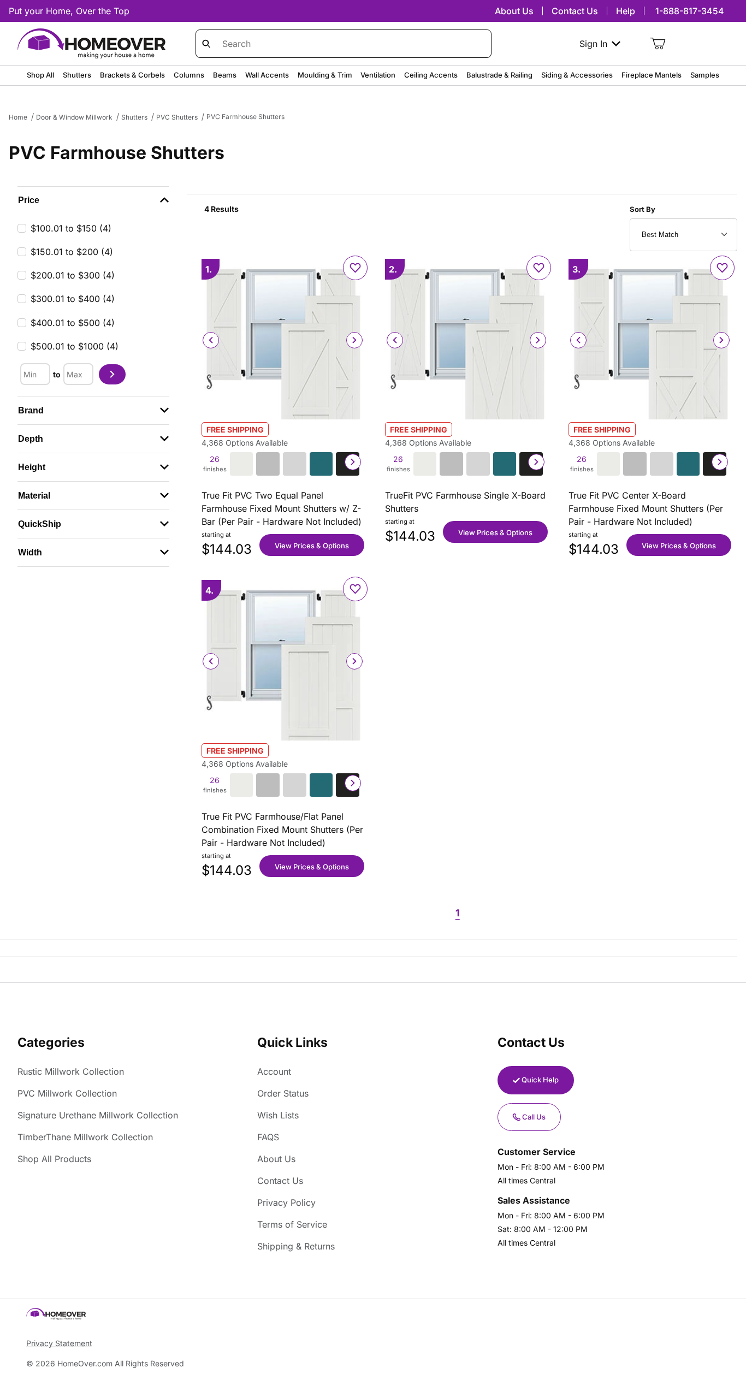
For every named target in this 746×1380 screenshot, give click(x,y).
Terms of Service (292, 1224)
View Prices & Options (312, 545)
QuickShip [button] (39, 524)
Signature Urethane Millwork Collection (97, 1115)
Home (18, 117)
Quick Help (540, 1079)
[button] (93, 200)
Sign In (593, 43)
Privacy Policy (286, 1202)
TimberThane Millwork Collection (85, 1137)
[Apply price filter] (112, 374)
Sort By (642, 209)
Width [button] (30, 552)
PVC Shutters (177, 117)
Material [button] (34, 495)
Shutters (134, 117)
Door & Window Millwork (74, 117)
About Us (514, 11)
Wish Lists (278, 1115)
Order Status (283, 1093)
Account (274, 1071)
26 (214, 463)
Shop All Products (54, 1158)
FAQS (268, 1137)
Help (625, 11)
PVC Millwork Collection (67, 1093)
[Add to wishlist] (355, 268)
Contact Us (575, 11)
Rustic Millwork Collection (70, 1071)
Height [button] (31, 467)
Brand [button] (31, 410)
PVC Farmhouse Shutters (245, 116)
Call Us (534, 1116)
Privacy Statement (59, 1343)
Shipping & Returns (296, 1246)
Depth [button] (30, 438)
